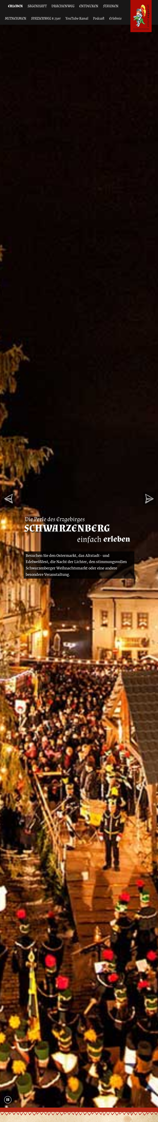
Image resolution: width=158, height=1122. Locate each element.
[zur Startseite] (141, 16)
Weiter (8, 498)
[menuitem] (15, 6)
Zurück (149, 498)
